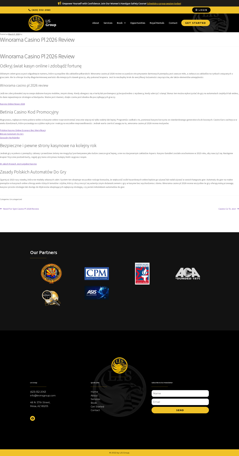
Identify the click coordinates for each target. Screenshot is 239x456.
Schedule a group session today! (164, 3)
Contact (173, 23)
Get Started (97, 406)
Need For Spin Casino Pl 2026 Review (21, 208)
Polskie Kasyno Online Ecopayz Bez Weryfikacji (23, 130)
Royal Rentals (157, 23)
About (95, 23)
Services (108, 23)
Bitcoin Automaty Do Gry (12, 133)
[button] (39, 10)
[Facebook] (32, 418)
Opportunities (137, 23)
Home (94, 391)
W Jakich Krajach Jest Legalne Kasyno (18, 163)
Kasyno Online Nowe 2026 (12, 103)
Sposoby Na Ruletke (10, 137)
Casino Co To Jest (227, 208)
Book (120, 23)
